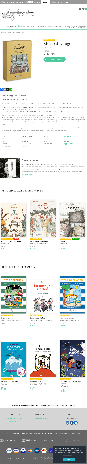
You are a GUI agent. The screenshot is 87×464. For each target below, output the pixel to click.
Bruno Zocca (4, 384)
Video (7, 433)
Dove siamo (15, 433)
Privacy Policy (76, 433)
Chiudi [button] (69, 459)
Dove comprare (26, 433)
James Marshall (16, 320)
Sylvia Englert (64, 386)
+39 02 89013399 (13, 418)
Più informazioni (27, 175)
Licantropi (31, 26)
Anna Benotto (49, 47)
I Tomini (22, 26)
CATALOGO (82, 26)
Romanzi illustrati (54, 26)
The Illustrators (70, 26)
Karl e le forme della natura (11, 241)
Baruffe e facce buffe (38, 381)
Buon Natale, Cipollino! (39, 241)
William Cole (42, 384)
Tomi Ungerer (34, 384)
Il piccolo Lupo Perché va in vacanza (70, 382)
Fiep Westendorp (48, 320)
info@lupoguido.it (14, 421)
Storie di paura (6, 318)
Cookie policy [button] (67, 455)
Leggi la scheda (69, 144)
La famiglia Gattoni (37, 318)
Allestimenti (38, 433)
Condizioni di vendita (61, 433)
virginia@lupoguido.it (43, 419)
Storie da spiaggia (67, 318)
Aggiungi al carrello (55, 59)
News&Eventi (81, 27)
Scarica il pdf (26, 146)
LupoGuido (4, 32)
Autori (71, 27)
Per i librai (48, 433)
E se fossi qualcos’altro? (10, 381)
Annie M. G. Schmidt (36, 320)
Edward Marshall (6, 320)
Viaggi (62, 241)
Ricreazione (41, 26)
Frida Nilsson (34, 243)
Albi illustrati (12, 26)
